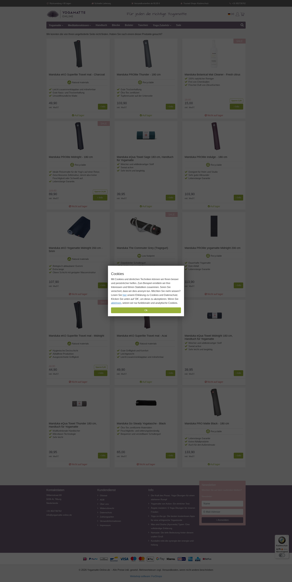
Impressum (105, 525)
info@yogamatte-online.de (59, 515)
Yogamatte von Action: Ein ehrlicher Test (170, 503)
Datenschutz (106, 512)
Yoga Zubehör (161, 25)
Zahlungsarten (107, 517)
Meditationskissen (78, 25)
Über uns (104, 504)
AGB (102, 499)
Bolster (129, 25)
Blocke (116, 25)
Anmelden (223, 520)
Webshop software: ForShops (146, 576)
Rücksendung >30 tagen (60, 3)
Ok (146, 310)
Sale (178, 25)
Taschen (143, 25)
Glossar (103, 495)
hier (125, 295)
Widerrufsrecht (107, 508)
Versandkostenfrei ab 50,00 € (147, 3)
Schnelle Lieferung (102, 3)
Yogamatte (55, 25)
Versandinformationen (110, 521)
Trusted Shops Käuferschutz (196, 3)
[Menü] (287, 536)
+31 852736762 (238, 3)
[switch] (282, 555)
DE (232, 14)
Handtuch (101, 25)
